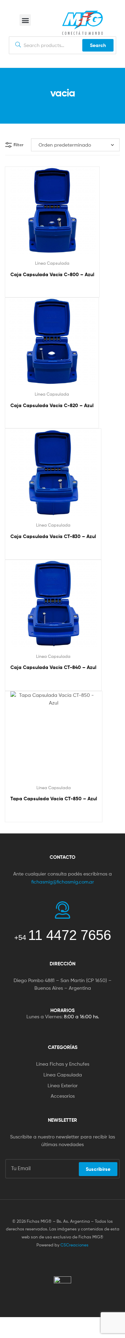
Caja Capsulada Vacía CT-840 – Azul (53, 667)
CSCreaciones (74, 1244)
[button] (25, 20)
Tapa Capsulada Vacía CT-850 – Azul (53, 798)
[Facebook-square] (48, 1262)
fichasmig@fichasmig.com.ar (62, 882)
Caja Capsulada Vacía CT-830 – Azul (53, 536)
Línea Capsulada (52, 263)
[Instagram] (62, 1262)
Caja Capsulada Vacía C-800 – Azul (52, 274)
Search (98, 45)
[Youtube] (76, 1262)
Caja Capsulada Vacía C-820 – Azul (51, 405)
